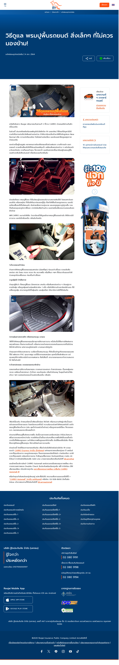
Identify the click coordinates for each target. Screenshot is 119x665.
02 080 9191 (70, 557)
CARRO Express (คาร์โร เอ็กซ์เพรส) (29, 450)
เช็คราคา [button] (104, 5)
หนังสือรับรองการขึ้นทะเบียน (68, 642)
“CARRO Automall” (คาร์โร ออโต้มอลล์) (25, 479)
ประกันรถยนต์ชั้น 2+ (11, 519)
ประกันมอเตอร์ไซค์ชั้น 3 (51, 528)
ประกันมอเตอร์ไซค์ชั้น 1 (51, 510)
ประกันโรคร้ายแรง (87, 514)
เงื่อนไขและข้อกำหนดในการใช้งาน (21, 642)
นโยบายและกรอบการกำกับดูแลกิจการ (94, 642)
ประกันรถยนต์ (9, 505)
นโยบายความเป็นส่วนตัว (45, 642)
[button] (113, 5)
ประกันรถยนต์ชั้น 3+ (11, 528)
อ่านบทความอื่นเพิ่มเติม (101, 107)
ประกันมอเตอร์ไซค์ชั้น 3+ (51, 523)
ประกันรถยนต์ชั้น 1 (11, 514)
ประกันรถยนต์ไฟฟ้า (88, 505)
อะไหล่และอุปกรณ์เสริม (14, 54)
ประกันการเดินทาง (88, 523)
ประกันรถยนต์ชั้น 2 (11, 523)
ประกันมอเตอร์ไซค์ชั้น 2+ (51, 514)
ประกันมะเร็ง (85, 510)
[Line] (56, 651)
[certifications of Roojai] (69, 602)
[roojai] (56, 5)
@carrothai (69, 459)
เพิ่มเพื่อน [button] (106, 58)
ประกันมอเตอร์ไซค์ (49, 505)
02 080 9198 (70, 567)
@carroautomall (45, 482)
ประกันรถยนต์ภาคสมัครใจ (14, 510)
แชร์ (90, 58)
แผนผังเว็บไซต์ (59, 645)
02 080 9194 (70, 577)
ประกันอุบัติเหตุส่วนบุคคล (90, 519)
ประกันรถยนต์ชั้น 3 (11, 533)
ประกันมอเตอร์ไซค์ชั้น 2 (51, 519)
